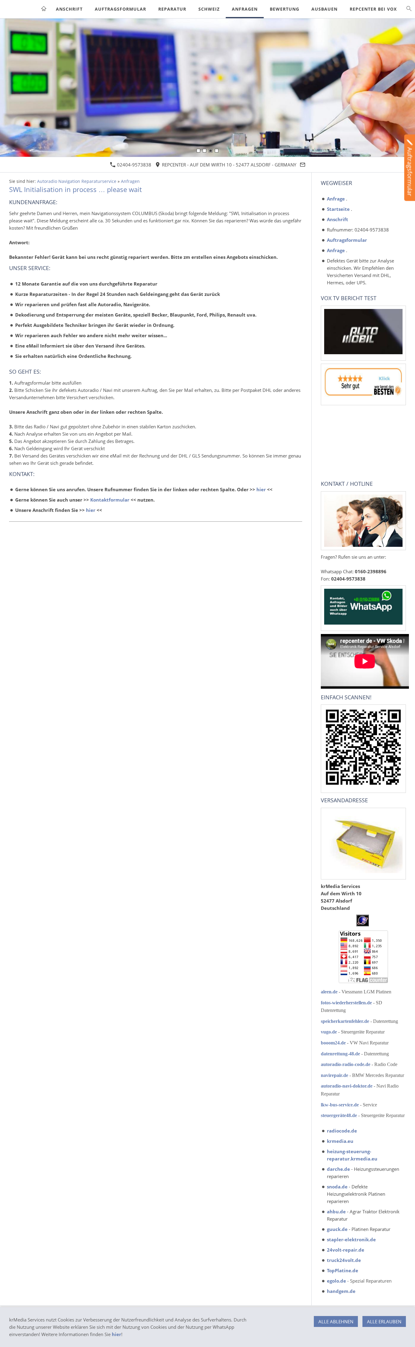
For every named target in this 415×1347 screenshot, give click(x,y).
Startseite (338, 209)
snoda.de (338, 1187)
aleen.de (330, 991)
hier (261, 489)
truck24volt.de (344, 1260)
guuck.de (338, 1229)
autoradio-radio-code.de (346, 1064)
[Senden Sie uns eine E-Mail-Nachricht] (302, 165)
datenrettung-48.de (341, 1053)
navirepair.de (335, 1075)
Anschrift (337, 219)
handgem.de (341, 1291)
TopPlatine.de (342, 1270)
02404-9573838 (133, 165)
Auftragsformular (347, 240)
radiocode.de (342, 1131)
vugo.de (329, 1031)
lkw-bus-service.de (340, 1104)
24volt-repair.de (345, 1250)
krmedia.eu (340, 1141)
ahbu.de (337, 1211)
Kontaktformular (109, 500)
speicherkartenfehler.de (345, 1021)
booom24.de (334, 1042)
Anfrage (336, 199)
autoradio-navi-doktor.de (347, 1085)
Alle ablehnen (335, 1321)
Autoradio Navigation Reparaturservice (76, 181)
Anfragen (130, 181)
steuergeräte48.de (339, 1115)
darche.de (339, 1169)
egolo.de (336, 1281)
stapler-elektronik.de (351, 1239)
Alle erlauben (384, 1321)
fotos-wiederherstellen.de (347, 1002)
